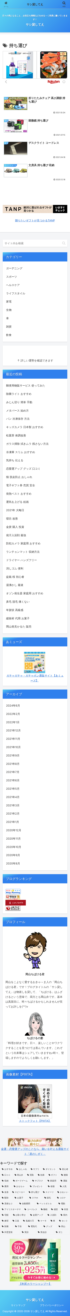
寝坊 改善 (12, 518)
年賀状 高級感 (14, 610)
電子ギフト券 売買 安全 (20, 485)
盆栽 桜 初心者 (15, 576)
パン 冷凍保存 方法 (18, 418)
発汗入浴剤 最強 (16, 535)
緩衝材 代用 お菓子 (18, 618)
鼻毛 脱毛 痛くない (18, 601)
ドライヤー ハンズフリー (21, 560)
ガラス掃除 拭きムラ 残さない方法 (27, 443)
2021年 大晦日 (15, 510)
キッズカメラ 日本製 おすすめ (24, 427)
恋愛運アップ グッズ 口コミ (23, 468)
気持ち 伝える (14, 460)
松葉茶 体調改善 (16, 435)
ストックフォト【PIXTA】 (35, 1121)
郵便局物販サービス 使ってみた (25, 385)
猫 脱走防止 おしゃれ (19, 477)
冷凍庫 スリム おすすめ (20, 452)
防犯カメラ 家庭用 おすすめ (23, 543)
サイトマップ (18, 1305)
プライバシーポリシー (52, 1305)
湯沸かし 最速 (14, 585)
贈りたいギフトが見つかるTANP (35, 220)
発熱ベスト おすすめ (18, 493)
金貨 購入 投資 (15, 527)
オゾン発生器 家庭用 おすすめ (24, 593)
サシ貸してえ (35, 4)
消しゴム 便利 (14, 568)
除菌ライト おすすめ (18, 394)
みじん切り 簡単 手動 (19, 402)
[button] (64, 243)
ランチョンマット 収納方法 (23, 551)
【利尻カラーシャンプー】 (35, 1284)
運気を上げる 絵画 (17, 502)
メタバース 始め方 (17, 410)
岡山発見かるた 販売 (18, 626)
